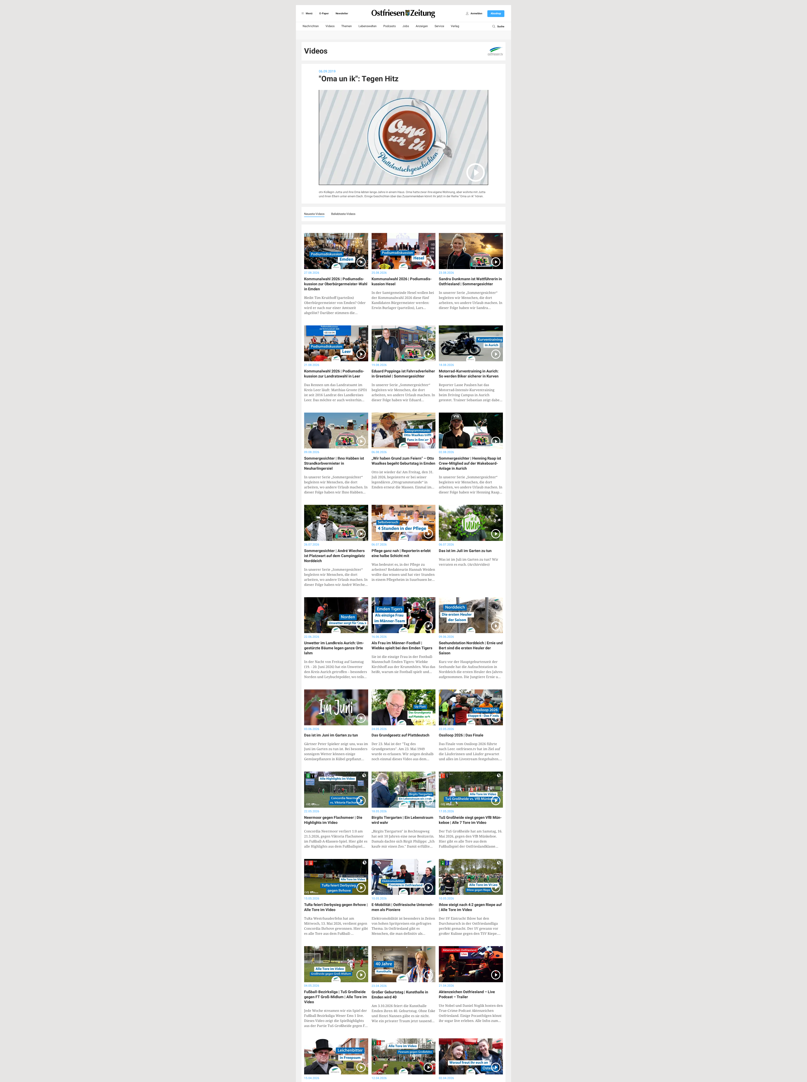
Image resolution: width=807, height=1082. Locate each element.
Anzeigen (422, 26)
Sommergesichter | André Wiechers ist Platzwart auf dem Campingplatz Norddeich (334, 556)
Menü (309, 13)
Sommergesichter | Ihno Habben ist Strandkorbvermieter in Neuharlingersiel (334, 463)
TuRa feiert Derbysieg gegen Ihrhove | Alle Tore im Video (336, 907)
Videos (330, 26)
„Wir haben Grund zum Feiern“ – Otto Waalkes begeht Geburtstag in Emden (403, 461)
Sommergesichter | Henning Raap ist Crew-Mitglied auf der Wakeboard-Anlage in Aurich (470, 463)
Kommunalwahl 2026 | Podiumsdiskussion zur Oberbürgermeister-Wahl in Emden (335, 284)
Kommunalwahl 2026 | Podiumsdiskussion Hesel (402, 281)
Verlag (455, 26)
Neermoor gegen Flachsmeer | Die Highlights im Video (333, 820)
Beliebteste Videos (343, 214)
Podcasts (389, 26)
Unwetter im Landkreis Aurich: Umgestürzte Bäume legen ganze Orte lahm (334, 648)
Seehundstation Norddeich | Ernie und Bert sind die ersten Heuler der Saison (471, 648)
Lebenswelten (368, 26)
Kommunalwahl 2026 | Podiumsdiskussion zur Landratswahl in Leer (334, 373)
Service (439, 26)
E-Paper (324, 13)
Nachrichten (311, 26)
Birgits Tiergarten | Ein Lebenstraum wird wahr (402, 820)
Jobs (405, 26)
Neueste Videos (314, 214)
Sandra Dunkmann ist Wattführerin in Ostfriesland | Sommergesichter (470, 281)
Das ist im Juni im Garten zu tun (331, 735)
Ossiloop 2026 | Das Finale (461, 735)
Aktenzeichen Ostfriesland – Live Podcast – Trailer (467, 994)
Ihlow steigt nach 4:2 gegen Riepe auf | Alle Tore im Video (470, 907)
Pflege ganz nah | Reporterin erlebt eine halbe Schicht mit (401, 553)
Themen (346, 26)
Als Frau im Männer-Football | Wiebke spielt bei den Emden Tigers (402, 645)
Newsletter (342, 13)
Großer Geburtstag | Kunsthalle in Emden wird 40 (400, 994)
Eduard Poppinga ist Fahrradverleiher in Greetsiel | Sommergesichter (403, 373)
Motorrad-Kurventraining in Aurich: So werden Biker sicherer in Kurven (468, 373)
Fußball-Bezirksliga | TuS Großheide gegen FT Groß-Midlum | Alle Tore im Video (335, 997)
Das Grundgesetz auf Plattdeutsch (400, 735)
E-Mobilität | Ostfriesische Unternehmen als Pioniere (403, 907)
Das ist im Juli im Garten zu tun (465, 551)
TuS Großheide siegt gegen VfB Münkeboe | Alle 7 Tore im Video (470, 820)
